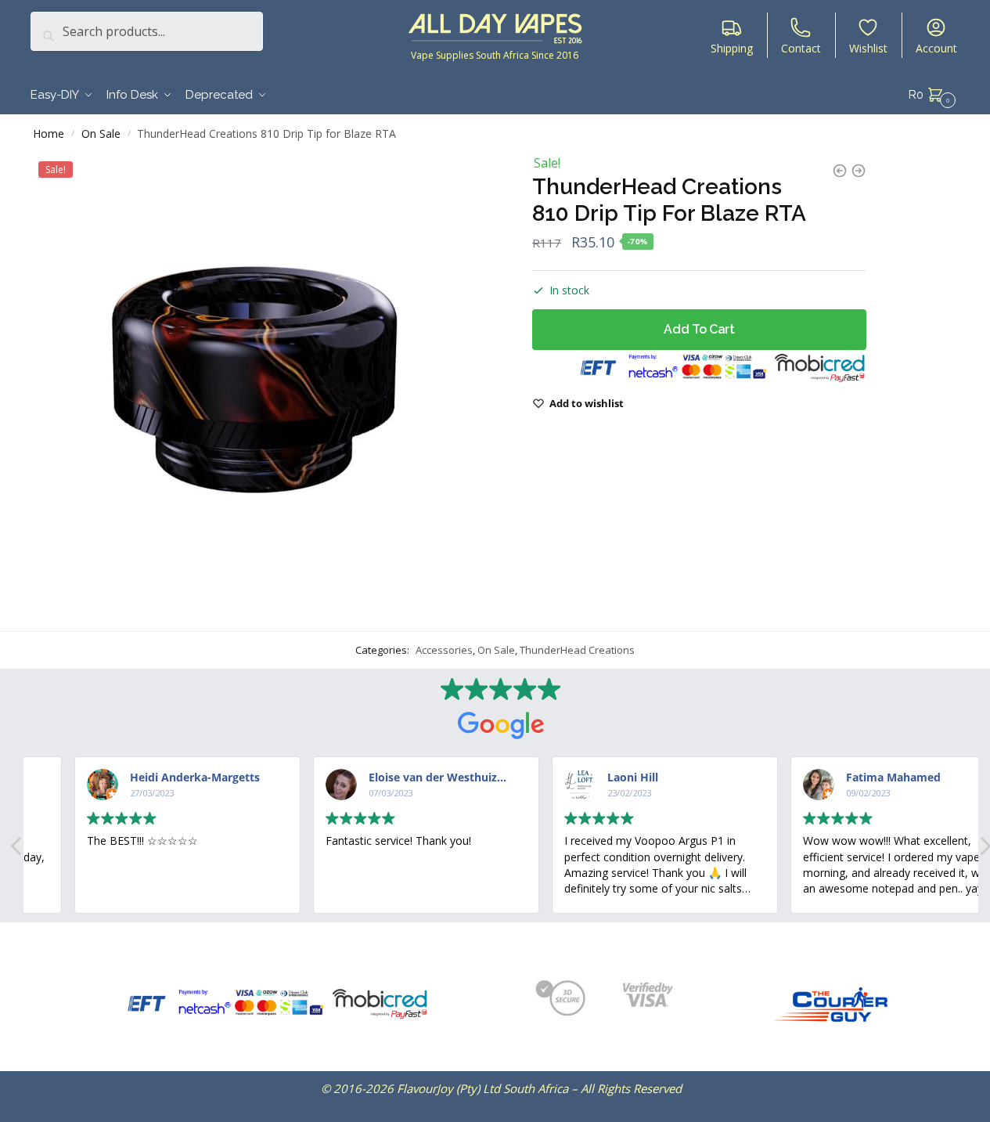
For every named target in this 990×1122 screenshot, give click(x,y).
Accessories (444, 650)
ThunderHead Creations (577, 650)
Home (48, 133)
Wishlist (868, 48)
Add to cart (699, 329)
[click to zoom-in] (254, 380)
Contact (801, 48)
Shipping (732, 48)
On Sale (101, 133)
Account (936, 48)
